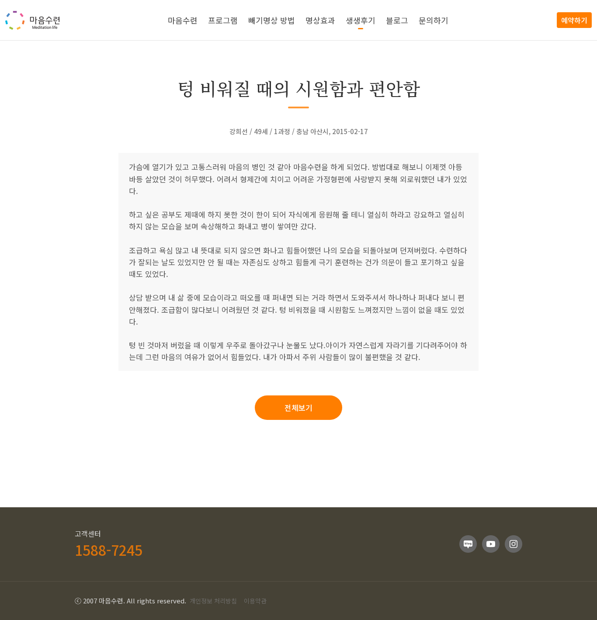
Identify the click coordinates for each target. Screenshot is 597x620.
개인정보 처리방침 (213, 600)
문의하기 (433, 20)
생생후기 (360, 20)
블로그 (397, 20)
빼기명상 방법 (271, 20)
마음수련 (183, 20)
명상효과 (320, 20)
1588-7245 (108, 550)
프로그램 (223, 20)
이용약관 (255, 600)
